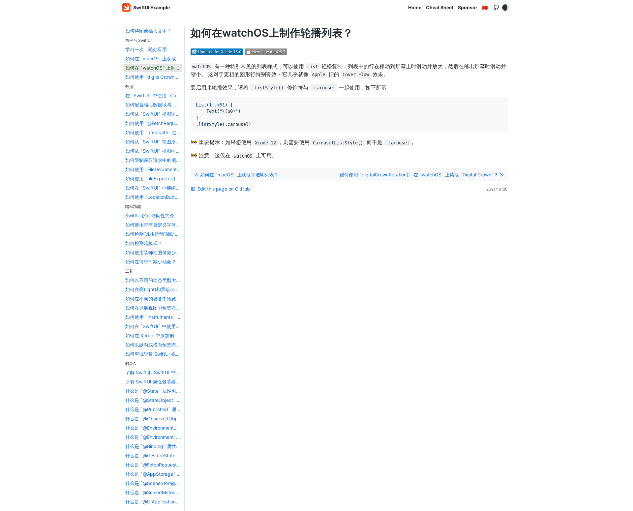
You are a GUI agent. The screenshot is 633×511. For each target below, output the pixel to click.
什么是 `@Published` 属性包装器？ (153, 409)
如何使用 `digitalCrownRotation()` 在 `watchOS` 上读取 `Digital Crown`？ (153, 77)
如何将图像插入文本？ (148, 31)
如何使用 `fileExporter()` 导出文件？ (153, 178)
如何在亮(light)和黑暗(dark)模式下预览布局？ (153, 289)
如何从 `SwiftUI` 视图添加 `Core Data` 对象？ (153, 141)
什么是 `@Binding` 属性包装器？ (153, 446)
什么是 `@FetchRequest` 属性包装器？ (153, 464)
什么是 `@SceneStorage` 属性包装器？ (153, 483)
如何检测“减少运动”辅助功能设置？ (153, 234)
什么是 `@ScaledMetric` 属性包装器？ (153, 492)
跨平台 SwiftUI (138, 40)
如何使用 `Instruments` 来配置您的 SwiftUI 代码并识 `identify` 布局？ (153, 317)
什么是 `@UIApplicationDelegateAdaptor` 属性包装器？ (153, 501)
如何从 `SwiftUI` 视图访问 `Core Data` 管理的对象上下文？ (153, 114)
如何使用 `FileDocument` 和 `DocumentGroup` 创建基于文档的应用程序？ (153, 169)
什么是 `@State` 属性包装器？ (153, 391)
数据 (129, 86)
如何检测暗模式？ (143, 243)
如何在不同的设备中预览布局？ (153, 298)
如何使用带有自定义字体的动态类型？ (153, 224)
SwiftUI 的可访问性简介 (149, 215)
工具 (129, 271)
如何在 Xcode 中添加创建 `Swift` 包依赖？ (153, 335)
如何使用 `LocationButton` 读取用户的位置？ (153, 197)
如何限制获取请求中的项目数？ (153, 160)
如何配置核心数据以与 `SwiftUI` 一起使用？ (153, 104)
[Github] (496, 8)
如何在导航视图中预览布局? (153, 308)
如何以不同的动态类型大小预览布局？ (153, 280)
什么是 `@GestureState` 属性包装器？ (153, 455)
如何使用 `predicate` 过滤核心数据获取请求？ (153, 132)
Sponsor (467, 7)
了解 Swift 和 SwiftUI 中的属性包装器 (153, 372)
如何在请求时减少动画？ (150, 261)
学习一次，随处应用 (146, 49)
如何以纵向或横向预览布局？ (153, 344)
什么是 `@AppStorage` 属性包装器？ (153, 474)
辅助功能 (133, 206)
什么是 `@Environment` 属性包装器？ (153, 437)
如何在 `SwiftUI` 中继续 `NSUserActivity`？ (153, 188)
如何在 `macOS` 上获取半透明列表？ (153, 58)
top (625, 504)
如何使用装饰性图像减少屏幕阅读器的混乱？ (153, 252)
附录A (130, 363)
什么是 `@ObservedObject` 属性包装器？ (153, 418)
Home (414, 7)
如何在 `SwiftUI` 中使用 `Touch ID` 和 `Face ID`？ (153, 326)
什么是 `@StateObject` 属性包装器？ (153, 400)
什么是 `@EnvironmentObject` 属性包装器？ (153, 428)
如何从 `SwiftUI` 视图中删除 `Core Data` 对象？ (153, 151)
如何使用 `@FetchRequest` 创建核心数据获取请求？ (153, 123)
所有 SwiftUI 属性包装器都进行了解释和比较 (153, 381)
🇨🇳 (485, 7)
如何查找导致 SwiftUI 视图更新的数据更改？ (153, 354)
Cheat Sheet (439, 7)
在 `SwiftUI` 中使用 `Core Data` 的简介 (153, 95)
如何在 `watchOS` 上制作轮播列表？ (153, 68)
